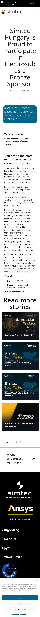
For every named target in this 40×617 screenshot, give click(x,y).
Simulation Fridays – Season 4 (18, 335)
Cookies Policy (15, 614)
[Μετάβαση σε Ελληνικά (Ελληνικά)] (32, 3)
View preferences (20, 609)
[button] (37, 581)
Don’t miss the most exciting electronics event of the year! (17, 140)
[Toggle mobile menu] (38, 12)
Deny (20, 603)
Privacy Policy (23, 614)
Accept (20, 598)
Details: (9, 144)
